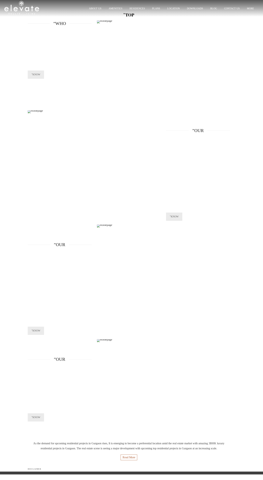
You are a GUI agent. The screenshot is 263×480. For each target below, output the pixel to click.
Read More (129, 457)
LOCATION (173, 8)
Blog (213, 8)
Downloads (195, 8)
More (250, 8)
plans (156, 8)
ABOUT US (95, 8)
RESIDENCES (137, 8)
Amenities (115, 8)
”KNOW (35, 74)
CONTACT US (232, 8)
